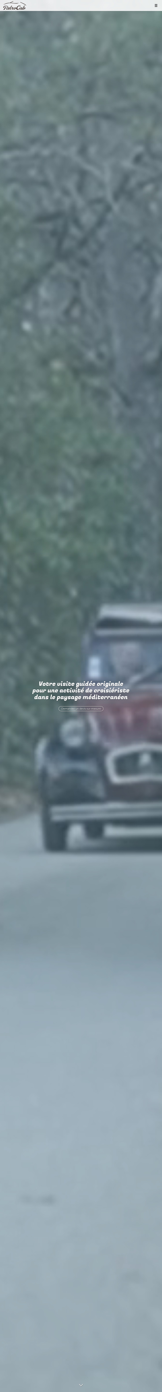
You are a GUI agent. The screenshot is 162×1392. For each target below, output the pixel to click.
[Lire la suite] (81, 1385)
